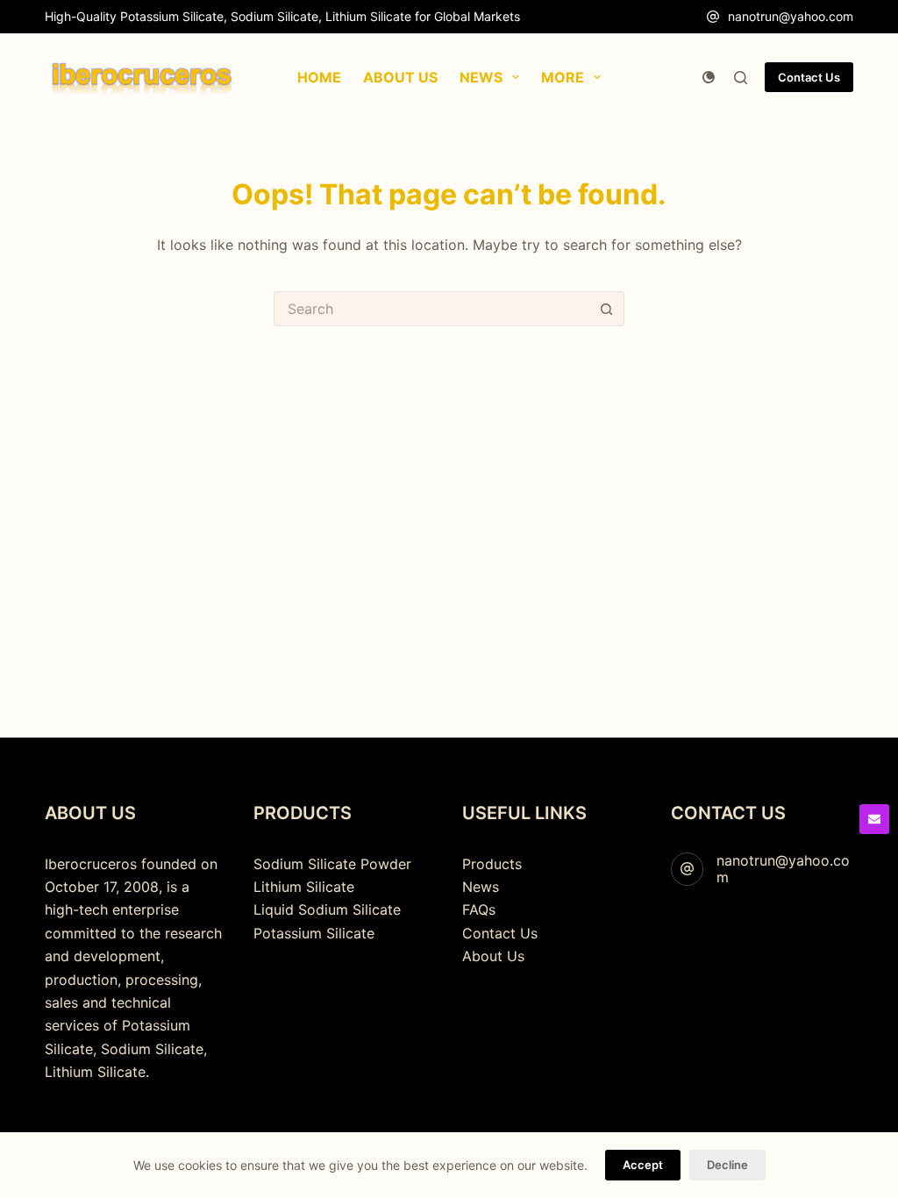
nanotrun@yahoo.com (790, 16)
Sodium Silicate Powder (332, 864)
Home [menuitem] (319, 77)
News (480, 886)
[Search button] (606, 308)
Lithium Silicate (303, 886)
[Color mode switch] (708, 77)
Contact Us (809, 77)
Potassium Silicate (313, 933)
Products (492, 864)
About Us (493, 956)
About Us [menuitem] (400, 77)
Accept (643, 1165)
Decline (727, 1165)
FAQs (478, 909)
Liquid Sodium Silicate (327, 909)
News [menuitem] (481, 77)
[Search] (740, 77)
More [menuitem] (562, 77)
